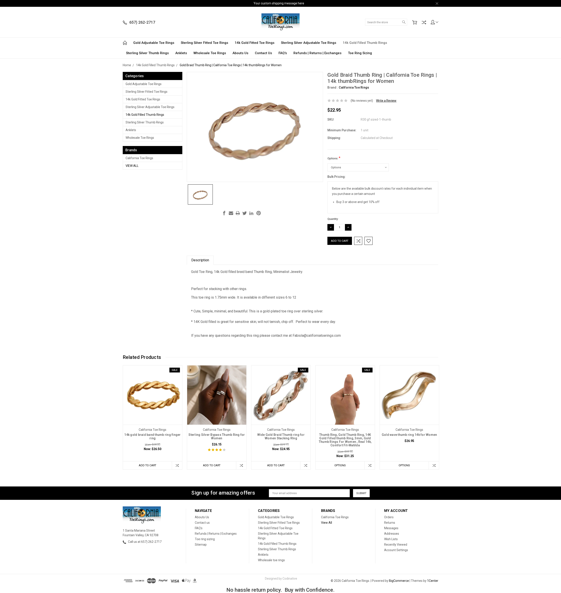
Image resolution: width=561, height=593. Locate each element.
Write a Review (386, 100)
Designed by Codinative (281, 578)
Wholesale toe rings (210, 53)
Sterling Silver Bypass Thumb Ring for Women (216, 436)
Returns (389, 522)
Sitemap (201, 544)
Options (340, 465)
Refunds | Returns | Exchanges (317, 53)
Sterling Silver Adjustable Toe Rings (308, 43)
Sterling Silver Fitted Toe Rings (204, 43)
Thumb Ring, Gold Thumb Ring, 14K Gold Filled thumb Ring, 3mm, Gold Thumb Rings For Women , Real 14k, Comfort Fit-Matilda (345, 440)
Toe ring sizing (360, 53)
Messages (391, 528)
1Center (432, 580)
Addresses (391, 533)
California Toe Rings (139, 158)
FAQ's (283, 53)
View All (132, 165)
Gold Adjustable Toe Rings (153, 43)
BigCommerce (399, 580)
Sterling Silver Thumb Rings (147, 53)
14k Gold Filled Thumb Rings (365, 43)
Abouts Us (240, 53)
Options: (333, 158)
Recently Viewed (395, 544)
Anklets (181, 53)
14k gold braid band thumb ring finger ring (152, 436)
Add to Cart (147, 465)
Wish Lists (391, 539)
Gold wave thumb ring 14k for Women (409, 434)
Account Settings (396, 550)
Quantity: (332, 219)
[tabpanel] (153, 417)
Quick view (152, 406)
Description (200, 260)
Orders (389, 517)
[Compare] (423, 22)
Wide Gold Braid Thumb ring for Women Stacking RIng (281, 436)
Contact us (263, 53)
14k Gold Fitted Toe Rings (254, 43)
